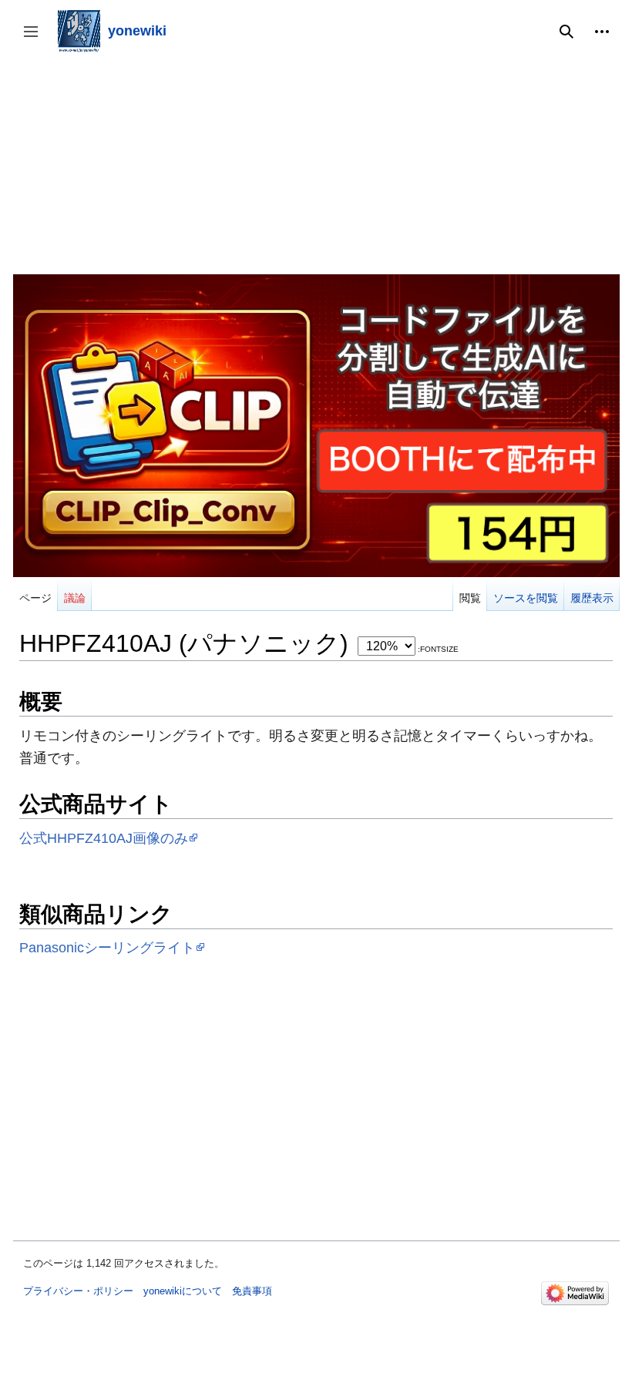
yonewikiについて (182, 1291)
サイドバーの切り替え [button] (36, 38)
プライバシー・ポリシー (78, 1291)
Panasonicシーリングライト (107, 947)
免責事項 (252, 1291)
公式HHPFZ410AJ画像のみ (103, 838)
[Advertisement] (316, 166)
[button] (602, 31)
